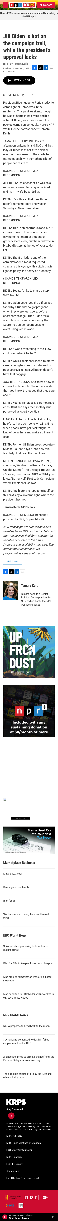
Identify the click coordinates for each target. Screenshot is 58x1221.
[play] (5, 1217)
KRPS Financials (14, 1157)
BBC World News (15, 935)
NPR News (12, 561)
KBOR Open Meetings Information (23, 1143)
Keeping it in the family (16, 887)
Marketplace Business (19, 863)
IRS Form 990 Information (19, 1150)
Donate (47, 4)
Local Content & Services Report (22, 1178)
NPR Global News (15, 1015)
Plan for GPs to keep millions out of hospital (28, 963)
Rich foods (9, 900)
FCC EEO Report (14, 1164)
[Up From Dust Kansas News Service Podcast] (29, 652)
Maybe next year (12, 873)
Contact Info (12, 1171)
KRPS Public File (14, 1136)
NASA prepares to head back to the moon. (26, 1026)
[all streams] (53, 1217)
